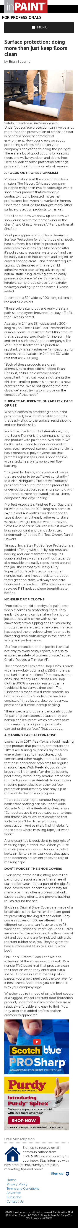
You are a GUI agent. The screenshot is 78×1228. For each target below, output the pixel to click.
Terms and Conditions (22, 1189)
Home (11, 1180)
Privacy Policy (17, 1184)
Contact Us (14, 1201)
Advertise (13, 1193)
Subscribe (13, 1197)
